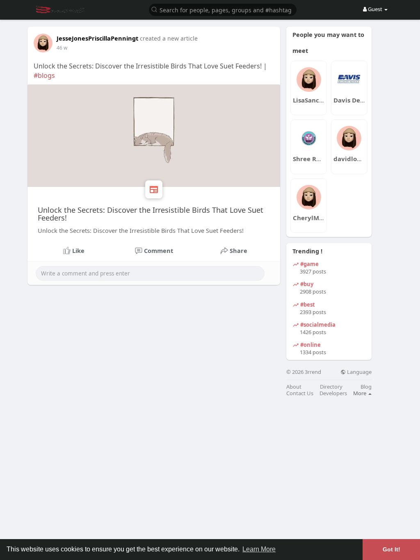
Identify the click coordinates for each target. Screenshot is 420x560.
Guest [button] (375, 9)
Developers (333, 393)
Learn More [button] (259, 549)
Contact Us (299, 393)
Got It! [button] (391, 549)
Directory (331, 386)
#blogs (44, 75)
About (293, 386)
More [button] (360, 393)
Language (359, 372)
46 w (62, 47)
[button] (222, 9)
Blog (366, 386)
